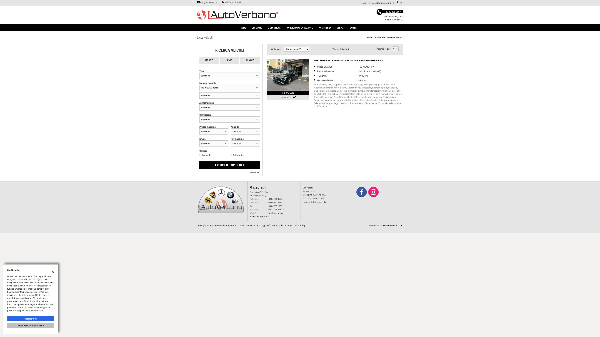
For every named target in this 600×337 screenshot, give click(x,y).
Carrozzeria (205, 115)
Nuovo (250, 60)
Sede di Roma (259, 188)
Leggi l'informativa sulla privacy (276, 225)
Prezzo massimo (207, 127)
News (364, 3)
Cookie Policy (298, 225)
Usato (209, 60)
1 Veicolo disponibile (230, 165)
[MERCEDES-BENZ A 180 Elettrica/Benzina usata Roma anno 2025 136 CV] (288, 75)
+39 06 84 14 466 (275, 202)
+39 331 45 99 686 (276, 209)
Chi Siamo (257, 28)
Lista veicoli (274, 28)
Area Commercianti (381, 3)
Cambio (203, 151)
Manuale (206, 155)
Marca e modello (207, 83)
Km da (202, 139)
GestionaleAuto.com (393, 225)
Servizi (340, 28)
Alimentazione (206, 103)
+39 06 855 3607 (233, 2)
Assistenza (325, 28)
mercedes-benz (395, 37)
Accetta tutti (31, 318)
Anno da (235, 127)
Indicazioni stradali (259, 216)
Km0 (229, 60)
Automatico (238, 155)
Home (243, 28)
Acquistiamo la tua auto (300, 28)
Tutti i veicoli (380, 37)
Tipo (201, 71)
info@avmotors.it (208, 2)
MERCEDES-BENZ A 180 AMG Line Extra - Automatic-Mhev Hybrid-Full (348, 60)
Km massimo (237, 139)
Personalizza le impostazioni (30, 325)
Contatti (355, 28)
